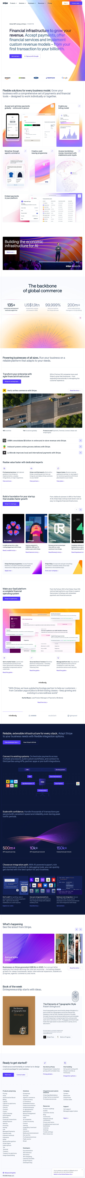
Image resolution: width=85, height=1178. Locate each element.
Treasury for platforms (10, 1153)
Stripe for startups (10, 504)
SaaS (24, 1117)
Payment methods (8, 1135)
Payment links (7, 1133)
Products (12, 3)
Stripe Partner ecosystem (51, 1097)
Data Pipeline (7, 1115)
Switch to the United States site (63, 1174)
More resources (48, 1134)
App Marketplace (27, 783)
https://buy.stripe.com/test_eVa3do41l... (11, 886)
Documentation (28, 1150)
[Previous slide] (76, 929)
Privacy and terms (48, 1122)
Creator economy (28, 1121)
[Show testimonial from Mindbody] (13, 716)
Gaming (25, 1125)
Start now (8, 1075)
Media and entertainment (31, 1133)
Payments (6, 1137)
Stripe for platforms (11, 598)
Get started (15, 56)
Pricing (50, 3)
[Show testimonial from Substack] (52, 716)
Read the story (42, 702)
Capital (5, 1101)
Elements (5, 1117)
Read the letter (74, 968)
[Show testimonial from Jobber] (33, 716)
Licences (46, 1128)
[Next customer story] (80, 509)
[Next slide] (80, 929)
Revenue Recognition (9, 1141)
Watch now (10, 252)
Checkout (6, 1105)
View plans (60, 481)
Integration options (69, 1076)
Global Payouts (7, 1121)
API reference (27, 1152)
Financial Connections (9, 1119)
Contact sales (75, 3)
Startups (25, 1095)
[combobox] (80, 318)
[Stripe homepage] (5, 3)
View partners (34, 481)
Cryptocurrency (28, 1099)
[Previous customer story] (76, 509)
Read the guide (7, 672)
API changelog (27, 1156)
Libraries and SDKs (28, 1158)
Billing (4, 1099)
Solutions (21, 3)
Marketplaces (27, 1111)
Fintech (25, 1123)
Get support (67, 1109)
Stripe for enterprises (11, 381)
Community (46, 1116)
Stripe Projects (27, 1160)
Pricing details (47, 1074)
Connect (5, 1109)
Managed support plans (70, 1111)
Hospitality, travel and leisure (29, 1128)
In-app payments (28, 1109)
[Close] (82, 1172)
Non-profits (26, 1135)
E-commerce (27, 1101)
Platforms (26, 1115)
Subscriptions (7, 1145)
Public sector (27, 1139)
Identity (5, 1123)
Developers (31, 3)
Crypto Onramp (7, 1113)
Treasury (5, 1151)
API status (26, 1154)
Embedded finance (29, 1103)
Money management (29, 1113)
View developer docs (11, 742)
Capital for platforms (9, 1103)
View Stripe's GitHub (29, 742)
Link (4, 1129)
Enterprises (26, 1093)
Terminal (5, 1149)
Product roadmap (48, 1108)
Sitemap (45, 1130)
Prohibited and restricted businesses (51, 1125)
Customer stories (48, 1112)
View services (7, 481)
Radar (4, 1139)
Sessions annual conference (48, 1119)
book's (66, 1020)
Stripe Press (67, 1097)
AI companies (27, 1119)
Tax (4, 1147)
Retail (25, 1141)
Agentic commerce (29, 1097)
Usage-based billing (9, 1155)
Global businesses (28, 1107)
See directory (34, 906)
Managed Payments (9, 1131)
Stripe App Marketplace (50, 1095)
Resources (41, 3)
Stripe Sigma (7, 1143)
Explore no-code (8, 906)
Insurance (26, 1131)
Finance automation (29, 1105)
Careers (65, 1093)
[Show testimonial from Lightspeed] (72, 716)
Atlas (4, 1095)
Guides (45, 1110)
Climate (5, 1107)
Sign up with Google (32, 56)
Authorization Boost (9, 1097)
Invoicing (5, 1125)
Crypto (5, 1111)
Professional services (29, 1137)
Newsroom (66, 1095)
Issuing (5, 1127)
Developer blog (27, 1162)
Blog (44, 1114)
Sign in (65, 1118)
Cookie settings (48, 1132)
